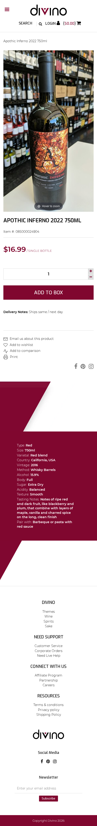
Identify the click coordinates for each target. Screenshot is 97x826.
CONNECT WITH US (48, 666)
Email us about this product (31, 339)
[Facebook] (74, 366)
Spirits (49, 621)
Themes (48, 612)
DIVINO (48, 602)
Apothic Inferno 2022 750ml (25, 41)
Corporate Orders (48, 651)
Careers (49, 685)
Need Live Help (48, 656)
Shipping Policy (48, 715)
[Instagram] (90, 366)
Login (51, 23)
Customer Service (48, 646)
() (70, 23)
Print (13, 357)
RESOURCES (48, 696)
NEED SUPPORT (48, 637)
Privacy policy (48, 710)
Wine (48, 616)
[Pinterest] (81, 366)
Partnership (48, 680)
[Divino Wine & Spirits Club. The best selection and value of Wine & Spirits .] (48, 12)
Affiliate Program (48, 675)
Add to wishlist (21, 345)
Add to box (48, 292)
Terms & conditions (48, 705)
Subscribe (48, 798)
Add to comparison (24, 351)
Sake (48, 626)
